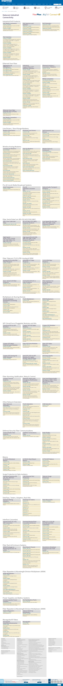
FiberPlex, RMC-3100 (26, 550)
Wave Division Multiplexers (33, 670)
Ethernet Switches (32, 671)
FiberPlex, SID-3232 (26, 435)
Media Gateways (20, 648)
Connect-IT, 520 (6, 487)
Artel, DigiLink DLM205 (7, 70)
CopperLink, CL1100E (46, 24)
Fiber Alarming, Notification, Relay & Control (36, 649)
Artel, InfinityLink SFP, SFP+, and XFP (30, 363)
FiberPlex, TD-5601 (26, 270)
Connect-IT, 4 (25, 509)
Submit (60, 4)
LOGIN (50, 4)
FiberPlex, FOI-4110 (46, 73)
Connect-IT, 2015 (46, 528)
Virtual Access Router (21, 655)
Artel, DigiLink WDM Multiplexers (49, 314)
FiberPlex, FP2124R (26, 102)
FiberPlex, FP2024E (6, 57)
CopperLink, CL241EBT (27, 33)
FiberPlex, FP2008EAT (7, 52)
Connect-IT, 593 (6, 490)
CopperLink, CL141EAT (27, 26)
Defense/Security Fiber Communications (36, 651)
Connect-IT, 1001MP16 (47, 501)
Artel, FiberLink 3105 (46, 189)
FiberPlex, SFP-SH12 (46, 351)
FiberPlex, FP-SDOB (46, 370)
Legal (3, 644)
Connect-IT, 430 (6, 461)
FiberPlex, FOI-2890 (26, 390)
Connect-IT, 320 (46, 462)
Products (6, 11)
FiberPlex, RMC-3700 (26, 553)
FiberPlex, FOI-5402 (46, 266)
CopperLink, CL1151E (27, 195)
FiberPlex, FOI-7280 (46, 384)
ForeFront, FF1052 (6, 406)
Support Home (51, 639)
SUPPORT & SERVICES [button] (20, 4)
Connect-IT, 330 (46, 465)
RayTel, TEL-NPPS (6, 311)
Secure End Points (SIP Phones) (23, 650)
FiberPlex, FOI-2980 (26, 394)
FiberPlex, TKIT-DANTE (27, 203)
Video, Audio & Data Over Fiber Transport (36, 665)
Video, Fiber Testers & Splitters (34, 669)
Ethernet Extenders (21, 661)
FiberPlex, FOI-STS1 (26, 290)
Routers (19, 673)
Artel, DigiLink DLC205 (7, 68)
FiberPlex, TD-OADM (26, 613)
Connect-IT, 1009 (46, 135)
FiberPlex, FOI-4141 (26, 227)
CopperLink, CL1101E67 (47, 28)
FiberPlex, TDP (25, 559)
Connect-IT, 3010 (6, 303)
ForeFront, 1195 (26, 300)
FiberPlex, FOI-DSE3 (26, 283)
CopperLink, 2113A (26, 408)
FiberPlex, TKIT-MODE (27, 197)
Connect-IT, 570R (26, 484)
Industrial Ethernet (21, 663)
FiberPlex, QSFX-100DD (47, 366)
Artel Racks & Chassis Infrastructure (35, 662)
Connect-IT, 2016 (46, 530)
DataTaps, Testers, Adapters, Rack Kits (35, 654)
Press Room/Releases (5, 646)
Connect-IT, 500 (6, 480)
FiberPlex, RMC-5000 (26, 555)
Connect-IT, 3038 (6, 305)
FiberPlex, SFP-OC (26, 344)
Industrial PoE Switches (22, 668)
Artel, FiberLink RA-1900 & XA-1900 (9, 224)
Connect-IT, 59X (6, 492)
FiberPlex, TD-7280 (46, 389)
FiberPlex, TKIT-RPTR (7, 612)
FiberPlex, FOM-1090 (7, 242)
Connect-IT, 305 (6, 309)
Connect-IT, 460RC (26, 464)
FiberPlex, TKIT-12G (26, 191)
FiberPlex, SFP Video (46, 346)
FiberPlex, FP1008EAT (7, 38)
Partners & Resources (5, 650)
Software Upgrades (52, 642)
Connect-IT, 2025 (26, 524)
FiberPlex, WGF (26, 623)
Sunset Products (19, 676)
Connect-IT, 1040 (46, 139)
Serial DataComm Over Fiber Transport (35, 668)
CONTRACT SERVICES (29, 4)
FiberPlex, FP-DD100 (46, 434)
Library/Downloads (5, 648)
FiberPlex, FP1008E (26, 74)
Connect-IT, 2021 (46, 535)
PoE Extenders (20, 669)
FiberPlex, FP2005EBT (7, 43)
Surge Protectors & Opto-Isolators (35, 653)
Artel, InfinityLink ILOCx (47, 318)
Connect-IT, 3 (25, 501)
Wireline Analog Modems (33, 643)
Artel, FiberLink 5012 (27, 241)
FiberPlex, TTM (26, 564)
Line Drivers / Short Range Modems (35, 642)
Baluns (30, 652)
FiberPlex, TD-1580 (26, 252)
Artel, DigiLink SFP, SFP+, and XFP (29, 359)
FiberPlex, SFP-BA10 (7, 346)
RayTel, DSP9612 (6, 150)
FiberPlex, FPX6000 (6, 188)
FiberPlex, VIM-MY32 (46, 199)
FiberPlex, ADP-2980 (26, 382)
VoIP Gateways (20, 642)
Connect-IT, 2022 (46, 538)
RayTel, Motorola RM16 (47, 151)
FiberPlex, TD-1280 (26, 231)
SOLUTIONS (9, 4)
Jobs (2, 641)
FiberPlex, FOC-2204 (7, 386)
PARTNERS (34, 4)
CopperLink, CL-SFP (46, 330)
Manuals (50, 645)
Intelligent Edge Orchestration (23, 658)
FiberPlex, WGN (6, 635)
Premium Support (52, 641)
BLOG (47, 4)
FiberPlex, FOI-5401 (46, 263)
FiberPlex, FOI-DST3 (26, 287)
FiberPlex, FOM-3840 (7, 267)
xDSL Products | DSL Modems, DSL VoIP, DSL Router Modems (22, 672)
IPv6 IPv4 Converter (21, 657)
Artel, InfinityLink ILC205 (8, 74)
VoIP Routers (20, 643)
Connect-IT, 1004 (46, 133)
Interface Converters (32, 655)
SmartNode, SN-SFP (46, 337)
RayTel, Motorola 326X (7, 160)
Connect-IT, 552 (46, 481)
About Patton (4, 640)
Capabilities (4, 642)
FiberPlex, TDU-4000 (7, 271)
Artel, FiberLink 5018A (27, 243)
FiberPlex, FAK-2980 (26, 386)
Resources (3, 652)
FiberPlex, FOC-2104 (7, 381)
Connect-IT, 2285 (26, 536)
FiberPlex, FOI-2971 (7, 263)
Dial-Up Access (20, 674)
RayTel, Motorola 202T (7, 157)
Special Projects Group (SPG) (54, 647)
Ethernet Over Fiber (32, 641)
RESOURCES (39, 4)
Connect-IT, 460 (6, 464)
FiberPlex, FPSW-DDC (47, 357)
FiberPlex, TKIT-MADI (27, 207)
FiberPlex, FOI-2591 (46, 225)
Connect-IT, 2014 (46, 525)
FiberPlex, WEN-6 (6, 628)
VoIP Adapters (20, 640)
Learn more (28, 684)
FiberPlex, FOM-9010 (7, 390)
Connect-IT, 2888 (26, 411)
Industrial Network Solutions (22, 670)
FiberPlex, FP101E (46, 86)
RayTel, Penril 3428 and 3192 (8, 174)
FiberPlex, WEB (6, 624)
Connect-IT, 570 (26, 481)
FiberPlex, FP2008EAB (7, 47)
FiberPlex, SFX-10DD (46, 363)
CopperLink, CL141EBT (27, 28)
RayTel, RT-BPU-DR (26, 601)
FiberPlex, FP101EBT (7, 24)
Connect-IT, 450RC (26, 461)
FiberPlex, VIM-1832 (46, 196)
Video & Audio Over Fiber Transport (35, 666)
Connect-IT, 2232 (26, 534)
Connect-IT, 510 (6, 484)
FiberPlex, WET (6, 631)
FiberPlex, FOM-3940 (46, 289)
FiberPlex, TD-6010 (6, 332)
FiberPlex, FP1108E (26, 79)
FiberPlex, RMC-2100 (26, 548)
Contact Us (4, 639)
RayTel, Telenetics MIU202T (8, 180)
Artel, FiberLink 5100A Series (48, 80)
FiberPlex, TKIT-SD (26, 210)
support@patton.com (10, 682)
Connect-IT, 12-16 (6, 502)
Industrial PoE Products (33, 640)
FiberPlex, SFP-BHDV (27, 331)
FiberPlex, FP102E (46, 92)
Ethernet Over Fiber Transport (34, 667)
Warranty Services (52, 643)
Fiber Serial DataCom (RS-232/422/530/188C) (36, 645)
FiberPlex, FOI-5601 (26, 263)
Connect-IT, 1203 (6, 134)
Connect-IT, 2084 (6, 528)
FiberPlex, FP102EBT (7, 28)
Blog (2, 653)
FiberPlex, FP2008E (26, 84)
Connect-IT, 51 (25, 514)
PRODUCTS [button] (13, 4)
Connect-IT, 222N (6, 535)
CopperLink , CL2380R (27, 105)
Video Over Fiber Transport (33, 664)
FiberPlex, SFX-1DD (46, 359)
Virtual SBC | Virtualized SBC (22, 654)
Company (3, 638)
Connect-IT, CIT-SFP (46, 326)
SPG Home (51, 648)
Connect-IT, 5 (25, 512)
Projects (50, 650)
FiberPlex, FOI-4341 (7, 283)
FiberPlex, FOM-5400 (46, 271)
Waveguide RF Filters (32, 659)
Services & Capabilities (53, 649)
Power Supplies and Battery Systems (35, 660)
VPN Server (19, 656)
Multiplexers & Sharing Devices (34, 647)
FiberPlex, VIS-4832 (46, 206)
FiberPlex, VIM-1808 (46, 192)
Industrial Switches (21, 662)
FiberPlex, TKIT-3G (26, 199)
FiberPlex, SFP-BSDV (7, 358)
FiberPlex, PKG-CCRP (7, 435)
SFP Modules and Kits (32, 672)
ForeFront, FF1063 (6, 411)
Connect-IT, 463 (6, 469)
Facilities (50, 651)
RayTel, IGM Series (6, 153)
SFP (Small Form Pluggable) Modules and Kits (36, 648)
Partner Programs (5, 651)
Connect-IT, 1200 (6, 131)
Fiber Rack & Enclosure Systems (34, 656)
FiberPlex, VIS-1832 (46, 203)
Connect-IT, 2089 (6, 531)
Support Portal (51, 640)
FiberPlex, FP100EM (46, 82)
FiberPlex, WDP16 (46, 311)
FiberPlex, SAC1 (45, 551)
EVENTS (44, 4)
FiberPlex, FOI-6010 (7, 328)
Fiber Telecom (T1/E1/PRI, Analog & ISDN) (36, 646)
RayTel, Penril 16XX (46, 158)
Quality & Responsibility (6, 643)
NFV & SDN (19, 659)
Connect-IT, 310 (46, 460)
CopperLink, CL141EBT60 (27, 31)
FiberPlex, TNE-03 (6, 551)
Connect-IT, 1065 (26, 131)
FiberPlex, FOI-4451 (26, 247)
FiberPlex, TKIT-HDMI (27, 213)
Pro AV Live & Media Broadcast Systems (35, 644)
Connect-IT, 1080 (26, 135)
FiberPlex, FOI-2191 (26, 224)
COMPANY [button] (3, 4)
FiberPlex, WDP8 (46, 307)
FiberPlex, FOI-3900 (46, 285)
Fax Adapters (20, 641)
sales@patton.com (9, 681)
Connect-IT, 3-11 (26, 503)
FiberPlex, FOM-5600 (27, 266)
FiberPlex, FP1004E (26, 69)
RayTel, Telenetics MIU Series (8, 177)
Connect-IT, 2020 (46, 533)
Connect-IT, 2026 (26, 526)
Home (3, 11)
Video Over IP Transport (33, 663)
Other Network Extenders (33, 650)
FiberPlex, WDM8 (46, 300)
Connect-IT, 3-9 (26, 507)
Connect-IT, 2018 (6, 524)
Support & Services (52, 638)
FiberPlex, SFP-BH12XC (27, 328)
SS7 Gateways (20, 649)
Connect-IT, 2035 (26, 530)
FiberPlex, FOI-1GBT (46, 68)
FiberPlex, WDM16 (46, 303)
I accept (59, 684)
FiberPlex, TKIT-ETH (7, 113)
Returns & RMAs (51, 644)
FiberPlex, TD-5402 (46, 275)
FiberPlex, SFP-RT (46, 334)
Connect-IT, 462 (6, 466)
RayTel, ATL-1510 (26, 140)
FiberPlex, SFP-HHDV (27, 335)
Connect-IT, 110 (46, 405)
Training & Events (5, 647)
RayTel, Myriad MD (6, 170)
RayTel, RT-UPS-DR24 (7, 602)
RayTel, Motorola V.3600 (7, 165)
